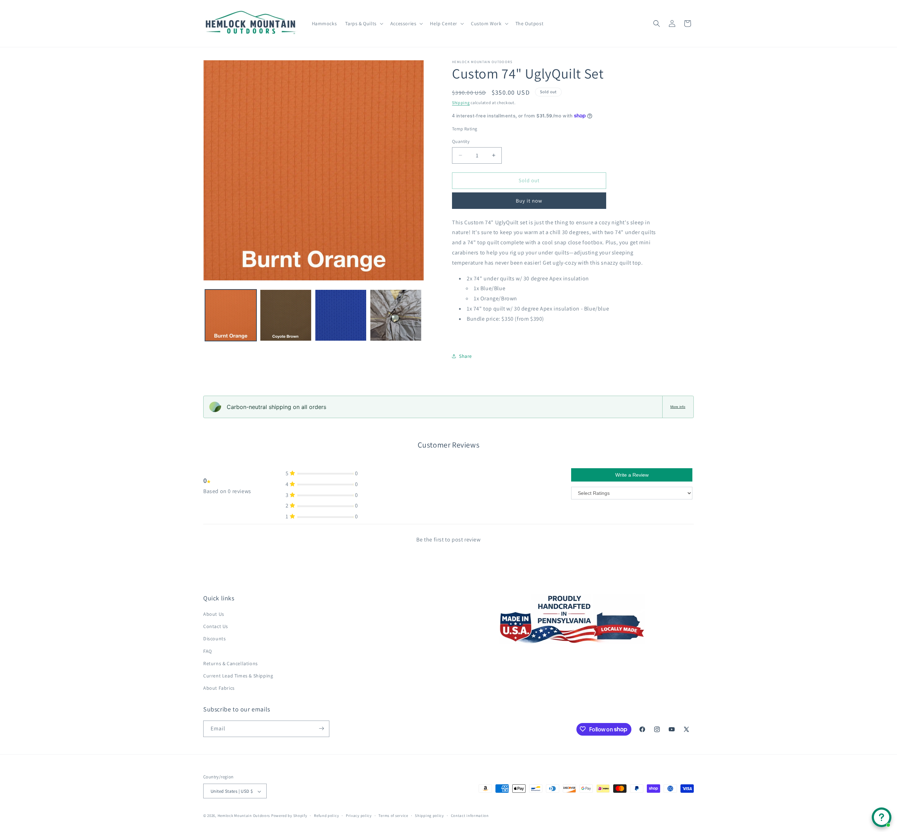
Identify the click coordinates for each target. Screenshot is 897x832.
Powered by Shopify (289, 815)
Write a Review (632, 475)
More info (677, 407)
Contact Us (215, 626)
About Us (213, 614)
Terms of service (393, 815)
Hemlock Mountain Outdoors (244, 815)
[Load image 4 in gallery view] (396, 315)
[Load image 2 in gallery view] (285, 315)
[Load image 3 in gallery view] (341, 315)
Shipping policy (429, 815)
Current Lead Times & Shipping (238, 676)
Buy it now (529, 200)
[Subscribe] (321, 728)
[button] (363, 23)
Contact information (470, 815)
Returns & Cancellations (230, 663)
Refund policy (326, 815)
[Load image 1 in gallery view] (230, 315)
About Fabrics (219, 688)
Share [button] (465, 356)
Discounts (214, 639)
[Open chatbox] (881, 817)
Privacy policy (359, 815)
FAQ (207, 651)
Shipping (461, 102)
